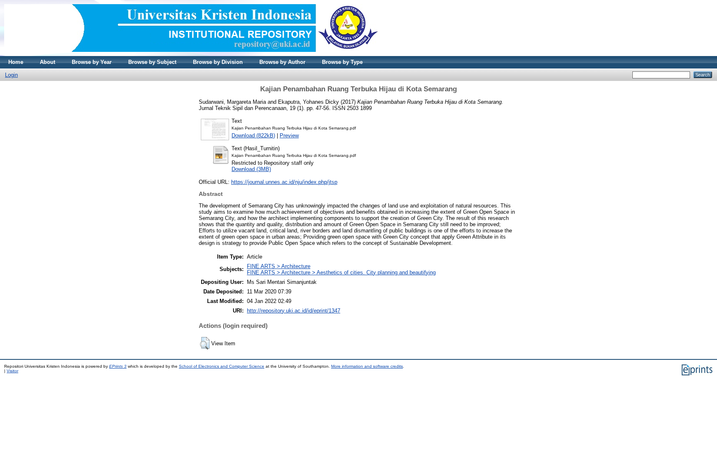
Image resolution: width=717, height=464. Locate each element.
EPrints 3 (118, 366)
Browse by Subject (152, 62)
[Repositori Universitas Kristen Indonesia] (191, 54)
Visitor (12, 371)
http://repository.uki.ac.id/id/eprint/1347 (293, 311)
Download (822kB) (253, 135)
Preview (289, 135)
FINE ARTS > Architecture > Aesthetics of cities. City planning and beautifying (341, 272)
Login (11, 75)
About (47, 62)
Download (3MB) (251, 169)
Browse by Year (92, 62)
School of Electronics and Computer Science (221, 366)
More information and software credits (367, 366)
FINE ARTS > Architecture (278, 266)
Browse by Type (342, 62)
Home (15, 62)
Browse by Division (218, 62)
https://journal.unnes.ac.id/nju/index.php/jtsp (284, 182)
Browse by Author (282, 62)
